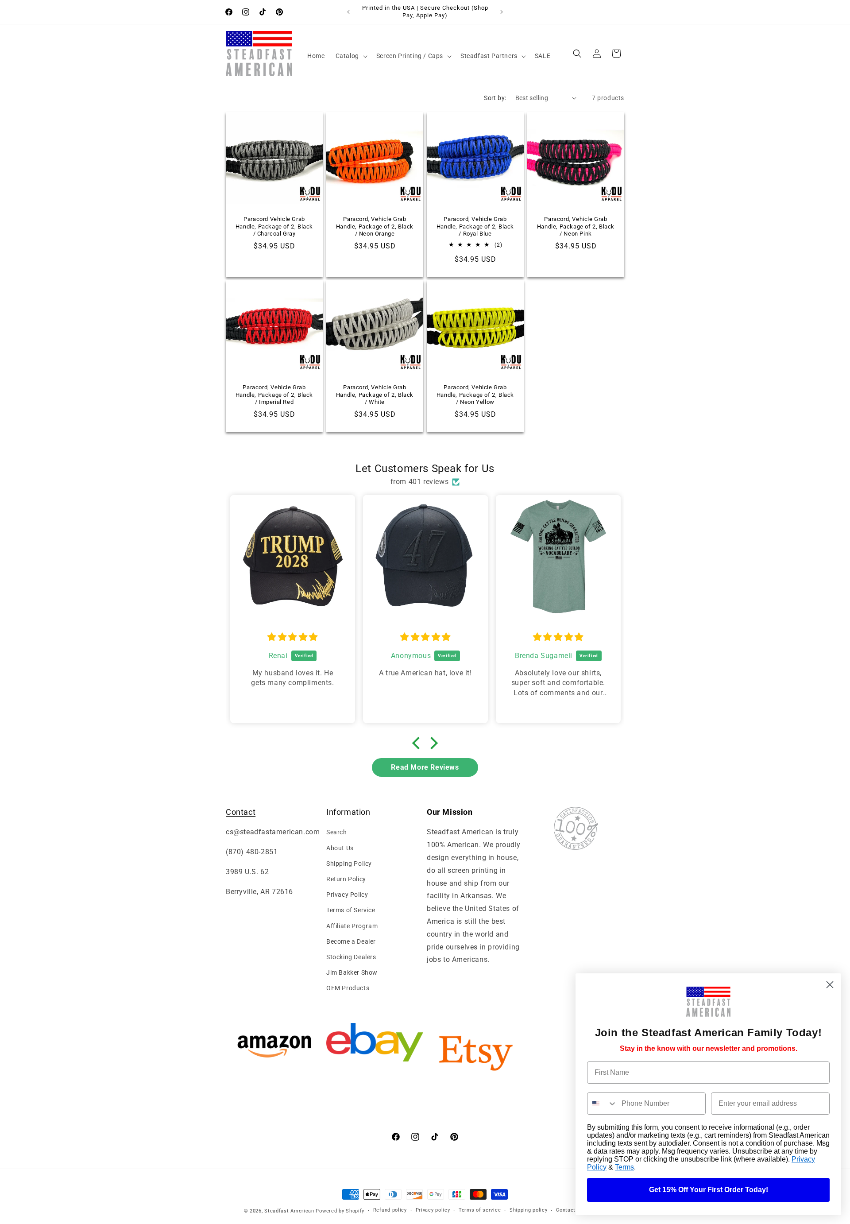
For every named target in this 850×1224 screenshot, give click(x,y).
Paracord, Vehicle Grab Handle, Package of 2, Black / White (374, 395)
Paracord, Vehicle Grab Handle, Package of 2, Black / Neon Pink (575, 226)
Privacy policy (433, 1210)
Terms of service (480, 1210)
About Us (340, 848)
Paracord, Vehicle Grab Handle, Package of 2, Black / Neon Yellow (475, 395)
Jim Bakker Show (352, 972)
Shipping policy (529, 1210)
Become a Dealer (351, 941)
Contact (240, 812)
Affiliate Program (352, 926)
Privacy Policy (347, 894)
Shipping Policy (349, 863)
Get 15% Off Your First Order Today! (708, 1189)
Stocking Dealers (351, 957)
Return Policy (346, 879)
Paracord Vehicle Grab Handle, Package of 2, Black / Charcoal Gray (274, 226)
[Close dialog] (830, 984)
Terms (624, 1167)
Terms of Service (350, 910)
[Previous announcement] (348, 12)
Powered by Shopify (340, 1211)
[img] (292, 637)
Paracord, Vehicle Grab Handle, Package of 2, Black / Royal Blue (475, 226)
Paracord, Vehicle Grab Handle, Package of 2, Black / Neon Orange (374, 226)
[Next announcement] (501, 12)
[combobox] (602, 1103)
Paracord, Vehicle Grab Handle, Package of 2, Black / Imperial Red (274, 395)
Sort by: (495, 97)
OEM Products (347, 988)
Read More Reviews (425, 767)
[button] (350, 55)
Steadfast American (289, 1211)
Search (336, 832)
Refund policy (390, 1210)
